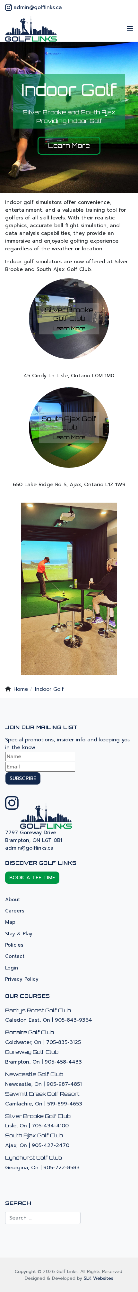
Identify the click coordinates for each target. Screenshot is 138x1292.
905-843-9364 (73, 1020)
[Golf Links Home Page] (46, 815)
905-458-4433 (63, 1062)
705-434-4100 (50, 1126)
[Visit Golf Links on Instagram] (8, 9)
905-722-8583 (61, 1167)
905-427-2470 (50, 1145)
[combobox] (43, 1218)
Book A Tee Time (32, 878)
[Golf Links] (31, 29)
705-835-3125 (63, 1042)
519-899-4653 (64, 1104)
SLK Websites (98, 1278)
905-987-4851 (64, 1084)
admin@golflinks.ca (37, 7)
